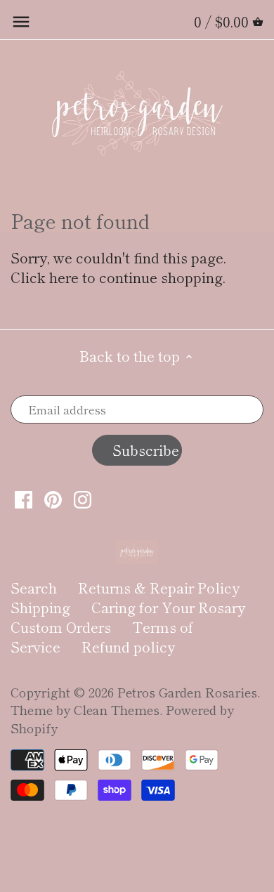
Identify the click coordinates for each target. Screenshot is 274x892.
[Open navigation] (21, 21)
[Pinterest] (53, 498)
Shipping (40, 607)
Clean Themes (116, 709)
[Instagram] (82, 498)
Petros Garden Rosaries (187, 692)
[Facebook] (23, 498)
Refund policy (128, 646)
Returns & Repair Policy (159, 587)
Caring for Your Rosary (168, 607)
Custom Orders (61, 627)
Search (34, 587)
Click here (45, 277)
